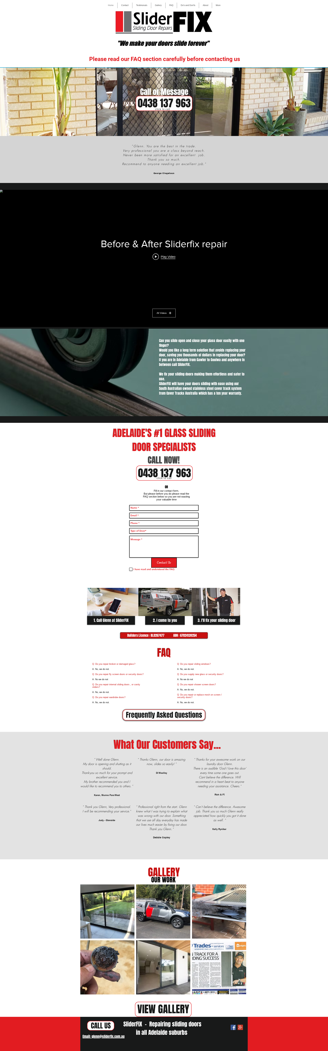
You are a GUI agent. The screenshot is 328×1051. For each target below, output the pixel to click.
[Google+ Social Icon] (240, 1027)
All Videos (162, 313)
